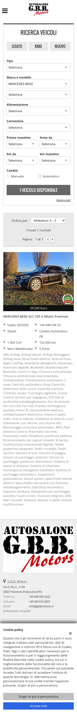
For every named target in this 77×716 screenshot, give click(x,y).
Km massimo (49, 154)
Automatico (51, 176)
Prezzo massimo (19, 137)
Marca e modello (19, 77)
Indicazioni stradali (17, 611)
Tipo (10, 61)
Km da (11, 154)
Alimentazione (17, 104)
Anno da (46, 137)
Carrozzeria (15, 121)
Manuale (17, 176)
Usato (17, 46)
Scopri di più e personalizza (38, 696)
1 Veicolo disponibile (39, 190)
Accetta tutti (38, 706)
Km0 (38, 46)
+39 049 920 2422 (39, 597)
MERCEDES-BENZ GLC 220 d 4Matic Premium (35, 316)
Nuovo (60, 46)
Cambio (12, 170)
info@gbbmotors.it (41, 606)
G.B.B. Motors (17, 581)
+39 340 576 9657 (39, 601)
